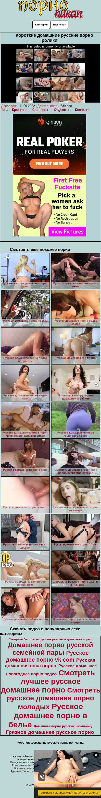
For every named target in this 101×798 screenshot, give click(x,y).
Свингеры (40, 110)
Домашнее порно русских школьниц (63, 726)
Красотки (19, 110)
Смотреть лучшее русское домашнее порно (48, 681)
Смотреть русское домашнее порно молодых (53, 698)
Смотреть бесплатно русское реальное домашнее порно (50, 639)
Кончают (82, 110)
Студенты (61, 110)
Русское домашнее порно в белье (47, 715)
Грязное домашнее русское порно (50, 732)
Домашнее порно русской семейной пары (50, 648)
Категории (41, 24)
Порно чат (59, 24)
